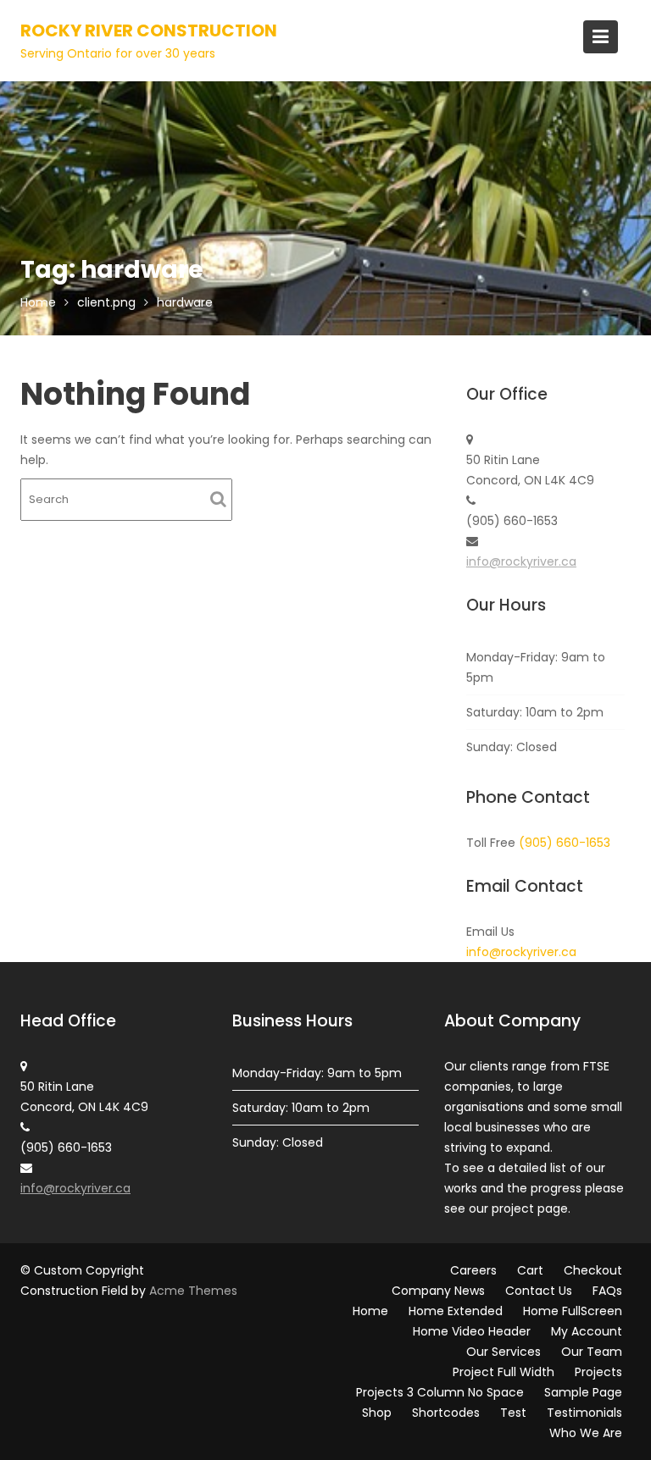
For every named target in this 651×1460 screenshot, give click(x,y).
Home (370, 1310)
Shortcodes (446, 1412)
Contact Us (538, 1290)
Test (513, 1412)
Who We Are (585, 1432)
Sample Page (583, 1392)
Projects (598, 1371)
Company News (438, 1290)
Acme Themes (193, 1290)
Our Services (503, 1351)
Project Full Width (503, 1371)
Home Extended (456, 1310)
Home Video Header (472, 1331)
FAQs (607, 1290)
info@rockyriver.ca (521, 561)
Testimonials (584, 1412)
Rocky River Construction (148, 30)
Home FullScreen (572, 1310)
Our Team (591, 1351)
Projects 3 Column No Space (440, 1392)
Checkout (593, 1270)
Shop (377, 1412)
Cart (530, 1270)
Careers (473, 1270)
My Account (586, 1331)
